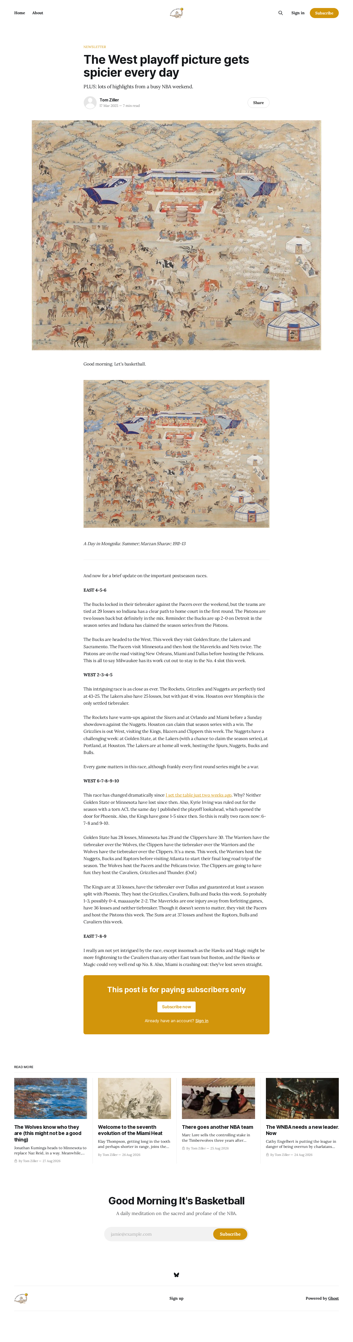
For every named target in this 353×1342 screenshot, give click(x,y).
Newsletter (94, 47)
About (37, 12)
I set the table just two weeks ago (199, 795)
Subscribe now (176, 1006)
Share (258, 102)
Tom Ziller (109, 99)
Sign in (298, 12)
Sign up (176, 1298)
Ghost (333, 1298)
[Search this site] (281, 13)
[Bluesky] (176, 1274)
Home (19, 12)
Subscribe (324, 13)
